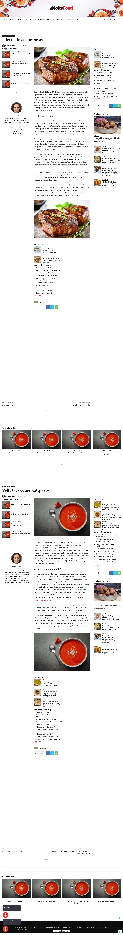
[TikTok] (107, 19)
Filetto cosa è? (101, 91)
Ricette (45, 246)
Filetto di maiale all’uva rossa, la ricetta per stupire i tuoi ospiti (52, 260)
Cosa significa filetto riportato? (46, 282)
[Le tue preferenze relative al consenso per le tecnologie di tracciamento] (120, 932)
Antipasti (105, 166)
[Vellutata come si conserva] (6, 84)
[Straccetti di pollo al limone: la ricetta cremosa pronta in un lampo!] (97, 159)
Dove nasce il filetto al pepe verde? (48, 270)
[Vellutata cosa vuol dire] (6, 64)
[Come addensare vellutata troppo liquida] (6, 74)
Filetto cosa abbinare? (103, 78)
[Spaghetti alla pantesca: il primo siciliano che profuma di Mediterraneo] (97, 149)
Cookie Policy (65, 931)
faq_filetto (41, 302)
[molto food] (60, 8)
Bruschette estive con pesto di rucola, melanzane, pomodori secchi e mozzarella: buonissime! (110, 172)
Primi (104, 146)
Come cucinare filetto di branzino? (108, 86)
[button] (118, 19)
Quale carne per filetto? (44, 268)
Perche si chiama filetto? (104, 94)
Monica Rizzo (11, 45)
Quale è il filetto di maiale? (105, 80)
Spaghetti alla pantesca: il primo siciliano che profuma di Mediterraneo (111, 150)
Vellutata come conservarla (21, 54)
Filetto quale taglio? (103, 83)
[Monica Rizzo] (3, 45)
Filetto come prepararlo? (44, 293)
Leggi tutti (37, 295)
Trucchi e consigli (9, 36)
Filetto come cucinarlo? (44, 288)
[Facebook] (101, 19)
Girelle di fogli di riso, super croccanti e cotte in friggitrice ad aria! (111, 183)
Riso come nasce (8, 405)
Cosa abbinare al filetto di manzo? (47, 290)
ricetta (82, 193)
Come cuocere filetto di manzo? (107, 88)
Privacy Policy (57, 931)
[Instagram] (104, 19)
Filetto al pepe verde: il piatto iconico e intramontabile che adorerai (50, 251)
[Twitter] (52, 307)
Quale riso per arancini (81, 405)
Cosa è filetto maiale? (43, 285)
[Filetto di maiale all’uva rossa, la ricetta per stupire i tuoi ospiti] (37, 259)
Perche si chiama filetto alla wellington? (45, 279)
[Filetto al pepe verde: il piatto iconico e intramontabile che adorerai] (37, 249)
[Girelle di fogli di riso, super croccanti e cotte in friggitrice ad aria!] (97, 182)
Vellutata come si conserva (20, 83)
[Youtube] (114, 19)
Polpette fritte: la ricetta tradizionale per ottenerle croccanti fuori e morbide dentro (107, 139)
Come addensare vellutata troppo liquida (20, 74)
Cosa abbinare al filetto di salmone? (48, 273)
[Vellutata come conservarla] (6, 54)
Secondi (96, 135)
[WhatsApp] (110, 19)
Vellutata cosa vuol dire (19, 64)
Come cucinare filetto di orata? (46, 275)
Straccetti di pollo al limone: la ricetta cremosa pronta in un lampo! (111, 160)
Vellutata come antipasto (16, 453)
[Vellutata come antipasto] (16, 439)
